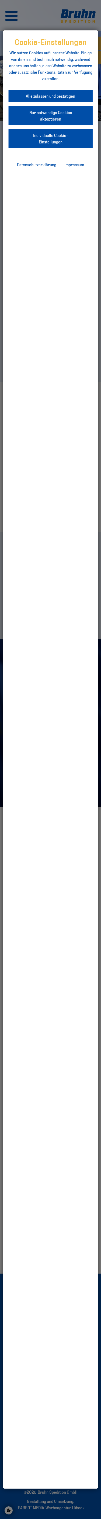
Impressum (74, 164)
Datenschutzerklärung (36, 164)
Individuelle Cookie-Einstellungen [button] (50, 138)
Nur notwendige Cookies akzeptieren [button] (50, 116)
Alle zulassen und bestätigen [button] (50, 96)
